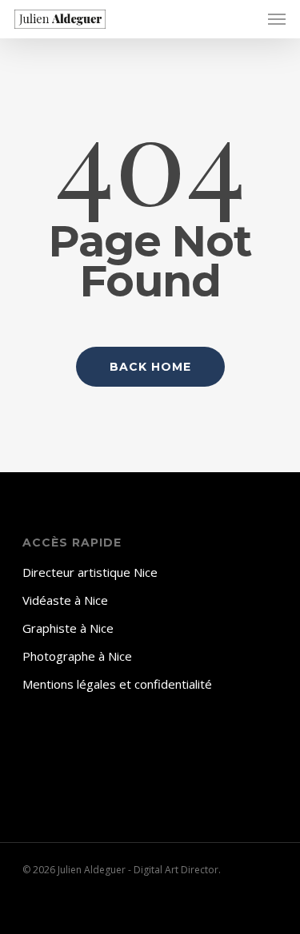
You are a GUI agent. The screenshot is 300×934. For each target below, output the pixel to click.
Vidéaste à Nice (65, 600)
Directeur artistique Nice (90, 572)
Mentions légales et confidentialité (117, 684)
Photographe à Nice (77, 656)
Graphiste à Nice (68, 628)
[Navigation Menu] (277, 19)
